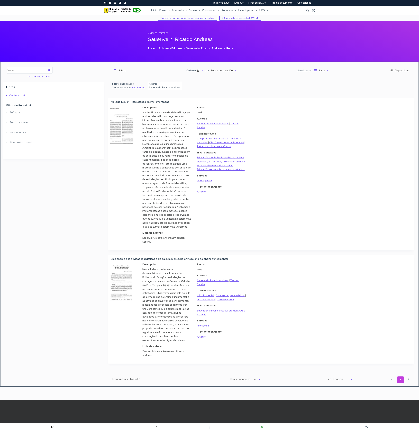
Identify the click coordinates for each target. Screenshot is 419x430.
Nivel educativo (257, 3)
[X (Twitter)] (105, 3)
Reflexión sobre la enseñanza (214, 146)
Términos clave (221, 3)
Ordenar (191, 70)
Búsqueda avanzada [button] (39, 76)
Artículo (201, 191)
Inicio (154, 10)
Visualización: (305, 70)
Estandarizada (221, 138)
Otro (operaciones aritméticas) (226, 142)
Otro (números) (225, 299)
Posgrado (178, 10)
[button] (391, 379)
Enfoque (239, 3)
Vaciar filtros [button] (138, 87)
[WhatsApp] (125, 3)
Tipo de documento (281, 3)
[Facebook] (110, 3)
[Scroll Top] (367, 427)
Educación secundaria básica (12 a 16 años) (221, 169)
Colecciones (304, 3)
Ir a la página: (335, 379)
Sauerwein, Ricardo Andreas (212, 123)
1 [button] (400, 379)
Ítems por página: (240, 379)
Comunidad (209, 10)
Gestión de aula (206, 299)
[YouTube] (120, 3)
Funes (163, 10)
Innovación (203, 325)
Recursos (227, 10)
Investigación (246, 10)
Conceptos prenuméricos (230, 295)
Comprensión (204, 138)
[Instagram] (115, 3)
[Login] (313, 10)
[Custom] (52, 427)
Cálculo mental (205, 295)
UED (262, 10)
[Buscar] (307, 10)
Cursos (193, 10)
